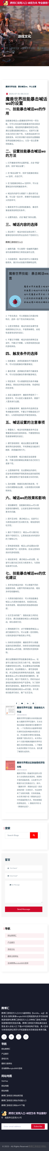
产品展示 (11, 942)
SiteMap (4, 1081)
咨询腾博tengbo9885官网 (18, 963)
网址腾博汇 (12, 935)
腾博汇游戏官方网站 (37, 1146)
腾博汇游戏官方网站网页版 (12, 1095)
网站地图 (5, 1086)
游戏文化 (11, 949)
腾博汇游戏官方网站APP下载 (13, 1105)
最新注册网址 (13, 956)
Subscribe (38, 1126)
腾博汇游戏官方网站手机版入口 (13, 1100)
